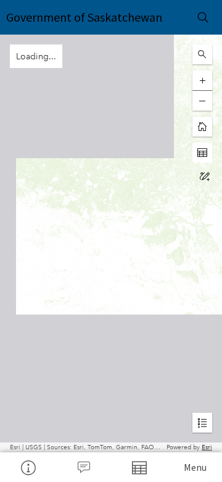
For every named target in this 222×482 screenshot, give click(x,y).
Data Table (138, 467)
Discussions (83, 467)
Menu (195, 467)
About (28, 467)
